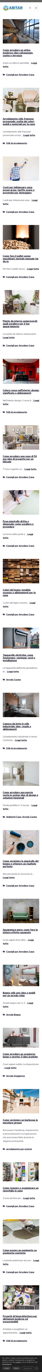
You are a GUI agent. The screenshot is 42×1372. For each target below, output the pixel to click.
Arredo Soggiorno (15, 1076)
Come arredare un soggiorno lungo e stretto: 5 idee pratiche (20, 1055)
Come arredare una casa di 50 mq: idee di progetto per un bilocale (20, 459)
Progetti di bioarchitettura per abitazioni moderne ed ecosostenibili (20, 1319)
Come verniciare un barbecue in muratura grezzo (20, 1121)
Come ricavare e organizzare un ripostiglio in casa (21, 1189)
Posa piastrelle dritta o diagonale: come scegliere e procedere (18, 524)
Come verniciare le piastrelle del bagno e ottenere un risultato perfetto (21, 864)
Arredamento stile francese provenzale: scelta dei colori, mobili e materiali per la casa (19, 121)
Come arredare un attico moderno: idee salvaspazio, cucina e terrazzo (18, 53)
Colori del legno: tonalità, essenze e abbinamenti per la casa (19, 592)
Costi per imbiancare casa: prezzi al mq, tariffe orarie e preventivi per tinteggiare (18, 190)
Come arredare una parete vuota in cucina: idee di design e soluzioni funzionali (20, 795)
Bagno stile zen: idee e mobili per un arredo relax (19, 994)
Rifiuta (16, 1368)
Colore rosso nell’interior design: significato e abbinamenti (21, 391)
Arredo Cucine (13, 679)
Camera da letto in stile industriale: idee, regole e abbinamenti (17, 726)
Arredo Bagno (13, 1014)
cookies (18, 1362)
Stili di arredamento (16, 143)
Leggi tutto (29, 135)
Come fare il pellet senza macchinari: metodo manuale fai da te (20, 259)
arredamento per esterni (19, 1149)
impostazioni (7, 1364)
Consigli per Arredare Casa (20, 74)
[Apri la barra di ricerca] (30, 7)
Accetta (6, 1368)
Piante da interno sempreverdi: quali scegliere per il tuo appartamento (20, 324)
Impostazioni (28, 1368)
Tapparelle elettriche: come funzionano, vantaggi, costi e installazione (19, 658)
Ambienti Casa (13, 816)
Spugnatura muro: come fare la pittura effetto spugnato (20, 931)
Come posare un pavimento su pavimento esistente (20, 1251)
